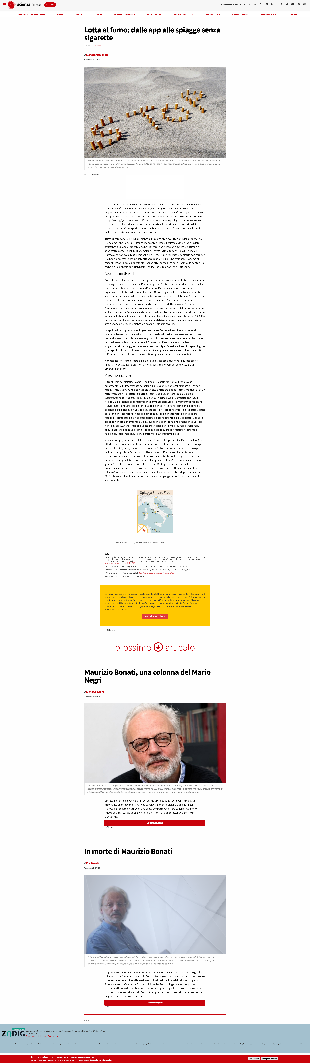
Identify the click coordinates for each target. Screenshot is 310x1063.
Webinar (79, 14)
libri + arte (292, 14)
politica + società (213, 14)
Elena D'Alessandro (97, 55)
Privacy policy (31, 1036)
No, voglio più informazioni (101, 1060)
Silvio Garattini (95, 692)
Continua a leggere (155, 822)
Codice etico (42, 1036)
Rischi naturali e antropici (124, 14)
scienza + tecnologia (240, 14)
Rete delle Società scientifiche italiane (29, 14)
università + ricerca (268, 14)
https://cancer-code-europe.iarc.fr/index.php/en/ (156, 573)
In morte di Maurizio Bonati (128, 851)
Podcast (60, 14)
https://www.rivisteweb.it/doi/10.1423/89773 (120, 563)
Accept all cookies (269, 1059)
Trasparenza (53, 1036)
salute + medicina (154, 14)
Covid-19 (98, 14)
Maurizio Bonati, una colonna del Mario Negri (147, 676)
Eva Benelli (92, 863)
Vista (89, 46)
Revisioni (97, 45)
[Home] (25, 5)
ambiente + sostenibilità (183, 14)
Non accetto (254, 1059)
